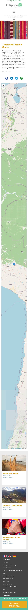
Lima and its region (8, 578)
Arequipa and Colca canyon (10, 565)
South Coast (6, 589)
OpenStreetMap (18, 448)
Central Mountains (8, 567)
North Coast (6, 581)
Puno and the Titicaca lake (9, 587)
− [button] (3, 88)
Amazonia (5, 562)
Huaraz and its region (8, 576)
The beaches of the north (9, 592)
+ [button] (3, 85)
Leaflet (12, 448)
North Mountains (7, 584)
